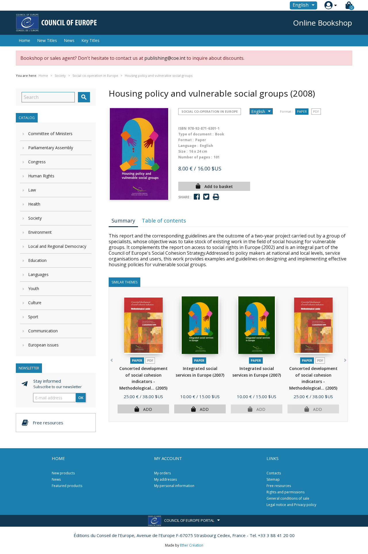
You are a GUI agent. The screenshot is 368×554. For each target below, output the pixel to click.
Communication (43, 330)
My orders (162, 473)
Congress (37, 161)
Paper (302, 111)
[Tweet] (206, 196)
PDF (316, 111)
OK (80, 397)
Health (34, 204)
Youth (33, 288)
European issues (43, 345)
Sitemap (273, 479)
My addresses (165, 479)
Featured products (67, 485)
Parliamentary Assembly (50, 147)
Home (24, 40)
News (69, 40)
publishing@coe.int (164, 58)
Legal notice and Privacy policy (291, 504)
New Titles (47, 40)
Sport (33, 316)
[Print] (216, 197)
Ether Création (191, 545)
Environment (40, 232)
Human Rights (41, 176)
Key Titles (90, 40)
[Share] (197, 196)
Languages (38, 274)
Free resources (279, 485)
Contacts (274, 473)
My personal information (174, 485)
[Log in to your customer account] (328, 5)
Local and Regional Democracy (57, 246)
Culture (34, 302)
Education (37, 260)
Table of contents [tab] (164, 220)
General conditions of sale (288, 498)
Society (35, 218)
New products (63, 473)
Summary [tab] (123, 220)
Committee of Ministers (50, 133)
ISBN (182, 128)
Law (32, 190)
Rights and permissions (285, 492)
